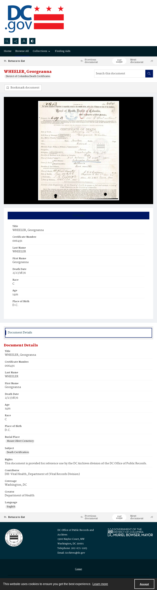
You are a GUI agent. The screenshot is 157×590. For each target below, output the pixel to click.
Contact (78, 569)
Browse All (22, 51)
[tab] (78, 215)
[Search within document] (149, 73)
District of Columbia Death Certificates (28, 76)
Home (7, 51)
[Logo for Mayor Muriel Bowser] (130, 532)
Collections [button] (40, 51)
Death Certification (18, 452)
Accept (144, 584)
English (11, 507)
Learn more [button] (100, 584)
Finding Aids (62, 51)
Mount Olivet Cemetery (20, 441)
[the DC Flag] (34, 19)
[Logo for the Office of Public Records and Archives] (13, 537)
